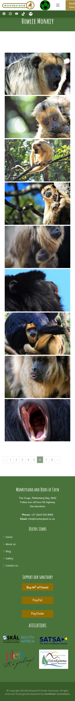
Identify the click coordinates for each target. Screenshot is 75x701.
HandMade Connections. (57, 693)
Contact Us (12, 565)
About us (11, 544)
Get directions (37, 506)
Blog (8, 551)
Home (9, 537)
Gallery (9, 558)
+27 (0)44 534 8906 (42, 514)
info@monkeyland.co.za (41, 518)
